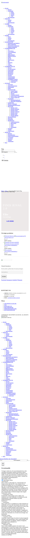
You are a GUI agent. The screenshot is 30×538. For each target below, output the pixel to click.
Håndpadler (10, 71)
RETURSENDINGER (9, 310)
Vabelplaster (10, 141)
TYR (12, 16)
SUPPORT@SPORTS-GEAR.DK (14, 297)
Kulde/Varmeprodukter (13, 136)
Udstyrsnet (13, 82)
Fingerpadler (11, 70)
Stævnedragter (11, 17)
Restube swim (14, 114)
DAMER (7, 24)
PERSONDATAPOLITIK (10, 308)
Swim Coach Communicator (17, 96)
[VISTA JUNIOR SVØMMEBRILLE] (16, 243)
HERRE (7, 35)
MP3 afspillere (14, 92)
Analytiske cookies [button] (5, 515)
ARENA (10, 53)
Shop (6, 191)
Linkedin (14, 280)
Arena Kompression (12, 85)
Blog (6, 142)
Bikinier (10, 9)
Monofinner (10, 73)
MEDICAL (7, 132)
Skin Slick (10, 118)
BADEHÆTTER (9, 42)
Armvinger (10, 84)
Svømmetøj (10, 11)
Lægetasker (10, 137)
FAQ (5, 305)
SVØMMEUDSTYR (10, 66)
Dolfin (12, 12)
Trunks (9, 21)
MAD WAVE (11, 60)
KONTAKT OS (8, 306)
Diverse (9, 67)
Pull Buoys (10, 74)
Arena (12, 27)
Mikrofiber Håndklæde (16, 101)
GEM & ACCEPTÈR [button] (6, 535)
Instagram (9, 280)
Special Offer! (3, 458)
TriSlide (10, 129)
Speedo (12, 14)
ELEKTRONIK (11, 89)
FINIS (9, 57)
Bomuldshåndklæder (15, 100)
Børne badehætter (12, 44)
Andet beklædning (15, 122)
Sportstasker (13, 127)
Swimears (10, 128)
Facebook (3, 280)
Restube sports (14, 113)
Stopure (12, 93)
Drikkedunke (11, 87)
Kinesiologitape (11, 135)
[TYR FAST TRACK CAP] (16, 236)
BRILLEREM (11, 55)
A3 (8, 49)
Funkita (12, 13)
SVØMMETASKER (13, 79)
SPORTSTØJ (11, 120)
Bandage (10, 133)
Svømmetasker (14, 80)
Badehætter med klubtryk (14, 43)
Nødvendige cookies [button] (6, 478)
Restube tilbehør (14, 115)
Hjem (2, 191)
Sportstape (10, 138)
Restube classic (14, 110)
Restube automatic (15, 109)
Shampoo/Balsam (12, 116)
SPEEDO (10, 62)
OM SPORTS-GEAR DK (10, 303)
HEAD (9, 58)
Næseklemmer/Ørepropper (14, 105)
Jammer (9, 20)
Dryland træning (11, 69)
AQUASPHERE (12, 52)
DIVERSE (7, 83)
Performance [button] (4, 501)
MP (9, 61)
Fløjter (9, 88)
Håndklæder (11, 98)
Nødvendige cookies (8, 480)
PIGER (6, 8)
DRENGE (7, 18)
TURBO (10, 65)
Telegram (19, 280)
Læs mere (10, 221)
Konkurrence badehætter (13, 45)
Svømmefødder (11, 76)
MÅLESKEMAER (8, 307)
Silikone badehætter (12, 47)
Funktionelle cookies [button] (6, 493)
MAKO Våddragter (12, 104)
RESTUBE (10, 106)
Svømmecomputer (15, 95)
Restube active (14, 107)
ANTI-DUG (11, 51)
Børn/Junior (13, 123)
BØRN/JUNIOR (12, 56)
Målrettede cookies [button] (5, 523)
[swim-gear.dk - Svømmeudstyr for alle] (5, 2)
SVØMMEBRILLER (10, 48)
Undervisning (11, 131)
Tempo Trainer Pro (15, 97)
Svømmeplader (11, 78)
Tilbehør (10, 140)
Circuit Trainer (14, 91)
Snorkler (10, 75)
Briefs (9, 36)
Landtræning (11, 102)
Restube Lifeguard (15, 111)
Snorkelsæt (10, 119)
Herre (12, 126)
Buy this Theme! (11, 458)
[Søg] (16, 152)
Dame (12, 124)
